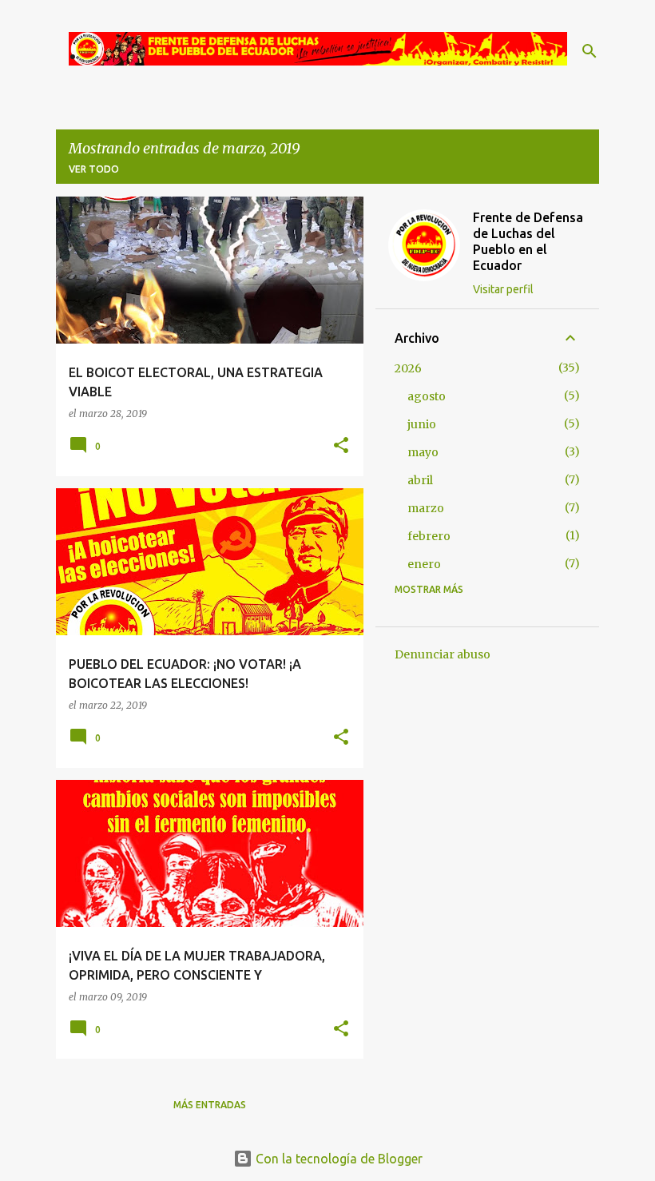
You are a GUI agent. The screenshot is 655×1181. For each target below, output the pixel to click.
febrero (429, 536)
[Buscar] (589, 51)
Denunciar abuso (442, 654)
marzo (425, 508)
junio (421, 424)
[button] (341, 446)
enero (424, 564)
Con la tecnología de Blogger (337, 1158)
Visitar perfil (503, 289)
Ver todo (94, 169)
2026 (408, 368)
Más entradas (209, 1104)
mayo (423, 452)
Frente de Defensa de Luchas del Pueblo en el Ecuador (528, 241)
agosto (426, 396)
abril (420, 480)
